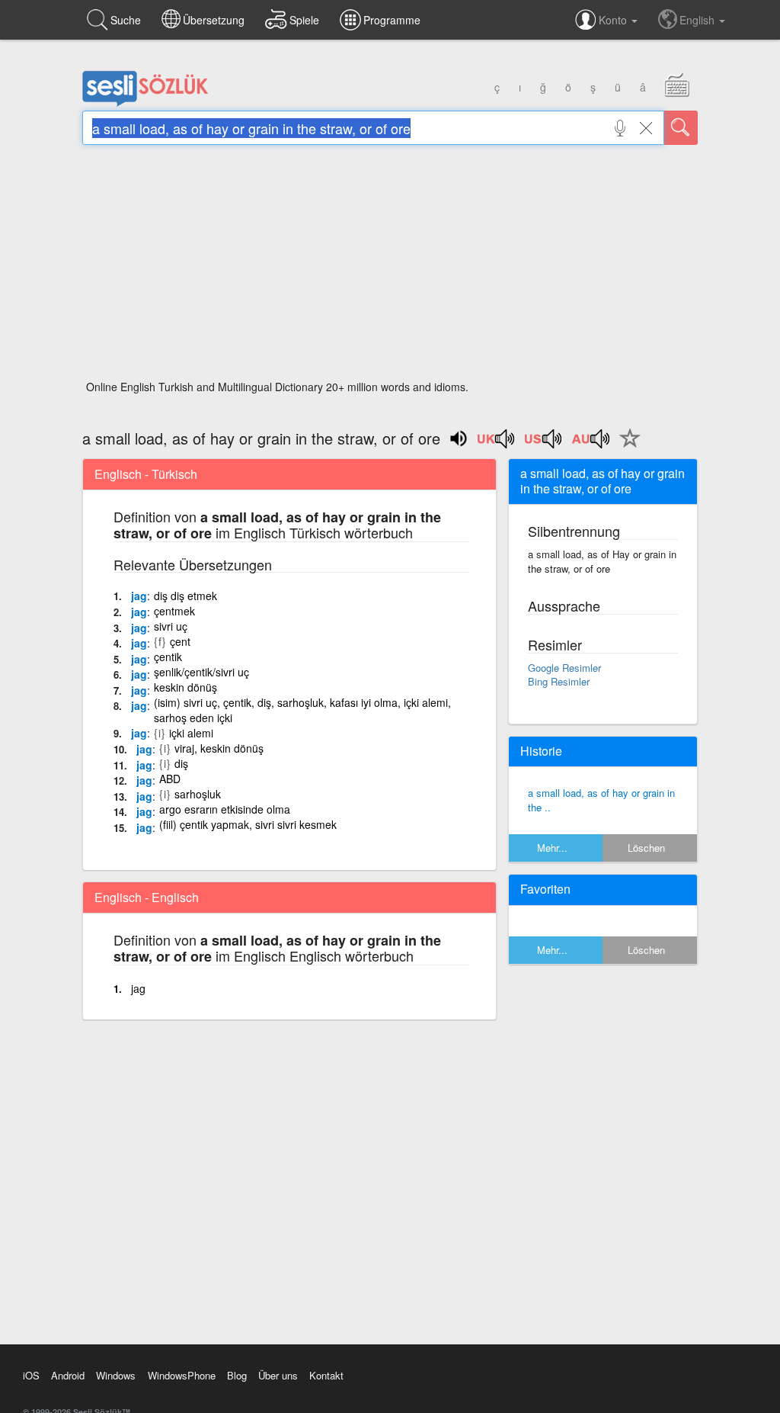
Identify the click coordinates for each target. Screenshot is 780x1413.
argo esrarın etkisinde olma (224, 809)
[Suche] (681, 128)
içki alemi (191, 732)
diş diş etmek (185, 595)
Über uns (278, 1375)
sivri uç (170, 626)
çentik (168, 656)
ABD (170, 778)
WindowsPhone (182, 1375)
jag (139, 595)
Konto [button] (614, 19)
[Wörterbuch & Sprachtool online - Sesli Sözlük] (145, 103)
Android (68, 1375)
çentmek (174, 610)
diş (181, 763)
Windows (116, 1375)
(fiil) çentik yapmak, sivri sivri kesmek (248, 824)
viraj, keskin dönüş (219, 748)
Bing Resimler (559, 681)
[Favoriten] (626, 446)
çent (180, 641)
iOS (31, 1375)
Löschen (646, 847)
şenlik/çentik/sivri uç (201, 671)
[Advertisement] (390, 267)
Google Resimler (564, 667)
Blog (237, 1375)
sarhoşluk (197, 793)
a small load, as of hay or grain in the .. (601, 799)
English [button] (698, 19)
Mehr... (552, 847)
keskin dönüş (185, 687)
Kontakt (326, 1375)
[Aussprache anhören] (496, 443)
